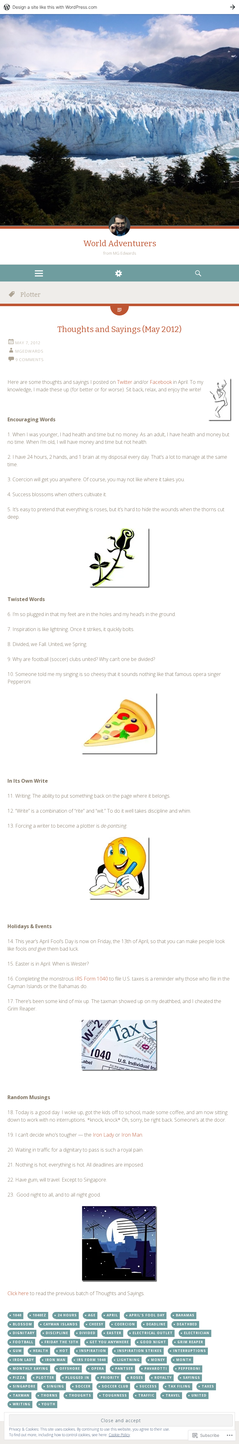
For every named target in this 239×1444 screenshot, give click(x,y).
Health (40, 1351)
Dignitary (24, 1333)
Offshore (69, 1368)
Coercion (125, 1324)
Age (92, 1315)
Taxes (208, 1386)
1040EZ (39, 1315)
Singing (55, 1386)
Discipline (57, 1333)
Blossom (22, 1324)
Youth (48, 1404)
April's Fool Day (147, 1315)
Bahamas (185, 1315)
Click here (18, 1293)
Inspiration (92, 1351)
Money (158, 1360)
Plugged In (77, 1377)
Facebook (161, 382)
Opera (97, 1368)
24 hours (67, 1315)
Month (183, 1360)
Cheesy (96, 1324)
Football (23, 1342)
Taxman (21, 1395)
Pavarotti (155, 1368)
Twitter (124, 382)
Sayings (191, 1377)
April (112, 1315)
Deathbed (187, 1324)
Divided (87, 1333)
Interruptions (189, 1351)
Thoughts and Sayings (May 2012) (119, 329)
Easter (114, 1333)
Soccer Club (115, 1386)
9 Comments (29, 359)
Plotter (45, 1377)
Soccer (83, 1386)
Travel (173, 1395)
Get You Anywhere (109, 1342)
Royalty (163, 1377)
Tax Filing (179, 1386)
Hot (63, 1351)
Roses (136, 1377)
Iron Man (131, 1134)
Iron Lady (103, 1134)
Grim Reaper (190, 1342)
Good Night (153, 1342)
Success (148, 1386)
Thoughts (80, 1395)
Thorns (49, 1395)
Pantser (124, 1368)
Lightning (128, 1360)
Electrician (196, 1333)
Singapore (24, 1386)
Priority (110, 1377)
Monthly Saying (30, 1368)
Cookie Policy (119, 1434)
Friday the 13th (61, 1342)
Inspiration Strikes (139, 1351)
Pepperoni (189, 1368)
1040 (17, 1315)
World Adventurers (119, 243)
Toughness (114, 1395)
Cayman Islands (60, 1324)
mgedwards (29, 351)
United (199, 1395)
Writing (21, 1404)
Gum (17, 1351)
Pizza (19, 1377)
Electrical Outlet (153, 1333)
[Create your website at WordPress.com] (119, 7)
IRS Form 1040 (91, 978)
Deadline (156, 1324)
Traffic (146, 1395)
